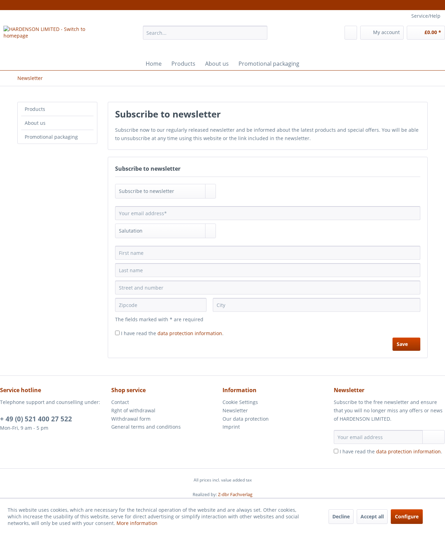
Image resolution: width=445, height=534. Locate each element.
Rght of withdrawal (133, 410)
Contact (120, 402)
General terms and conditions (146, 426)
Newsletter (235, 410)
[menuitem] (205, 36)
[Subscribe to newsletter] (433, 437)
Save (402, 344)
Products (35, 109)
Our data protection (245, 418)
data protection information (189, 333)
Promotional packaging (51, 137)
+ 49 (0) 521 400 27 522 (36, 418)
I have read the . (172, 333)
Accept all (372, 516)
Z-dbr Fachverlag (235, 494)
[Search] (260, 33)
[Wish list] (351, 33)
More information (136, 523)
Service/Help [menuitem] (426, 16)
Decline (341, 516)
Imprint (231, 426)
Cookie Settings (240, 402)
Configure (407, 516)
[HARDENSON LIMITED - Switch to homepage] (56, 40)
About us (35, 123)
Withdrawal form (131, 418)
